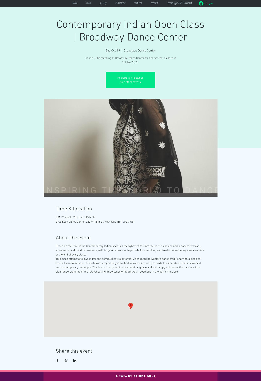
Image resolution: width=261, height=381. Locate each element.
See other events (130, 82)
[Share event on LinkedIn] (75, 360)
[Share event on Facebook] (57, 360)
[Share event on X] (66, 360)
